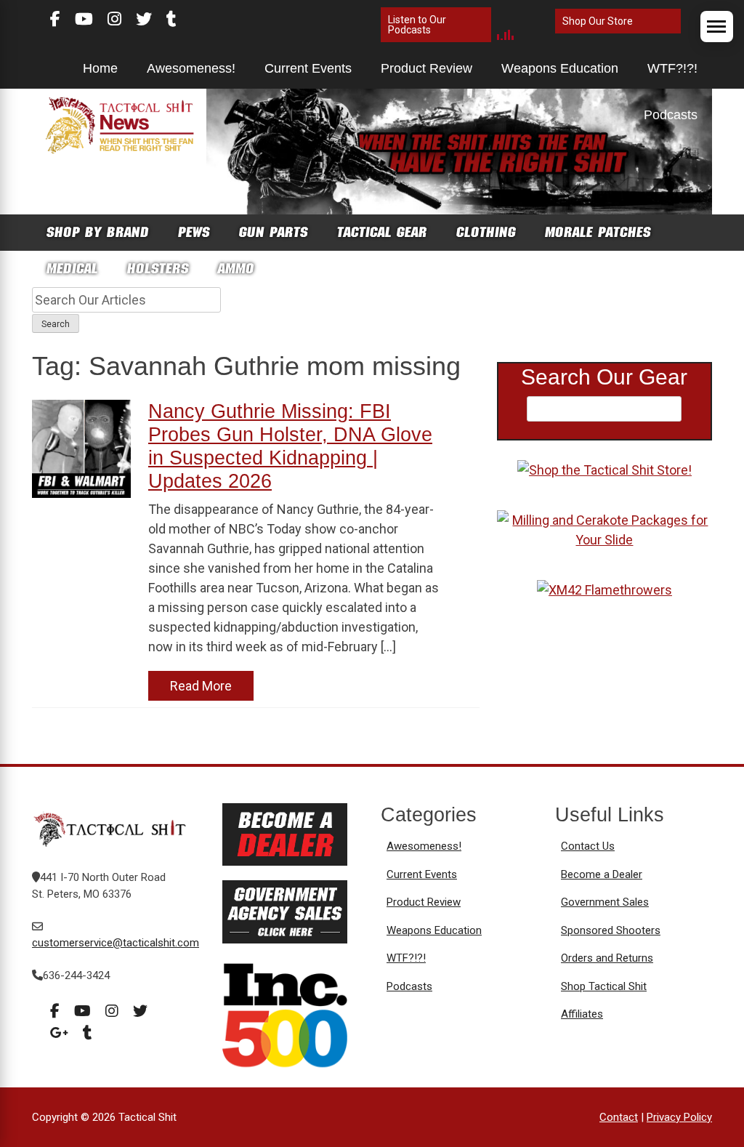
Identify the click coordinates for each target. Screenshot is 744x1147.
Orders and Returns (607, 958)
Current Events (308, 68)
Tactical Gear (382, 232)
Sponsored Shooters (610, 930)
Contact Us (588, 846)
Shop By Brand (97, 232)
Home (100, 68)
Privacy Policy (679, 1117)
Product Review (426, 68)
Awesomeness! (191, 68)
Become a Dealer (601, 874)
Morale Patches (597, 232)
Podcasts (671, 115)
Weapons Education (559, 68)
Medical (72, 268)
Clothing (486, 232)
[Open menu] (716, 26)
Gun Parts (274, 232)
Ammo (236, 268)
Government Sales (605, 902)
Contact (618, 1117)
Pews (194, 232)
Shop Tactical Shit (604, 986)
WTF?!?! (672, 68)
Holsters (158, 268)
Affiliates (582, 1014)
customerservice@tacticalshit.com (115, 942)
